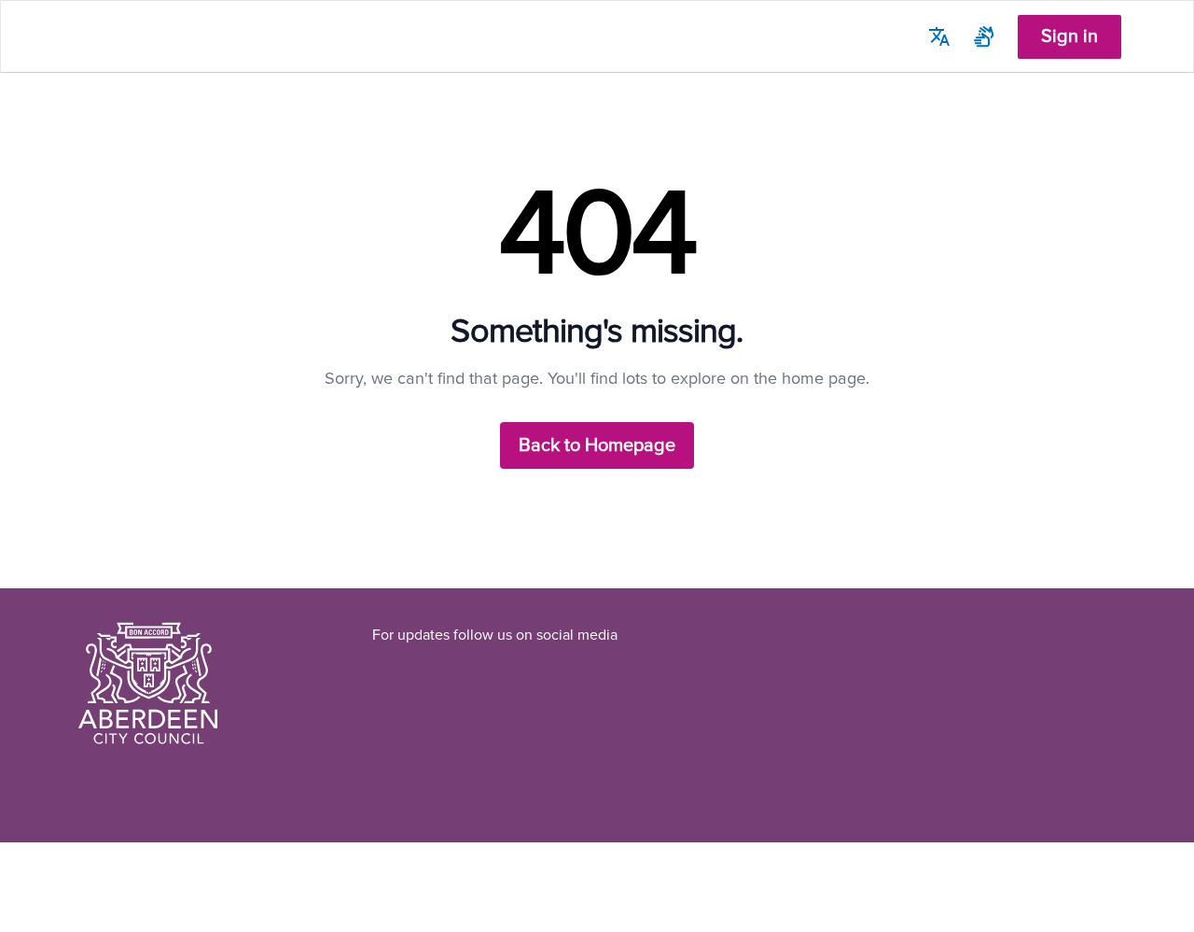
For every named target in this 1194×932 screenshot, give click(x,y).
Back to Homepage (597, 445)
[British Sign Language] (984, 36)
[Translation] (939, 36)
